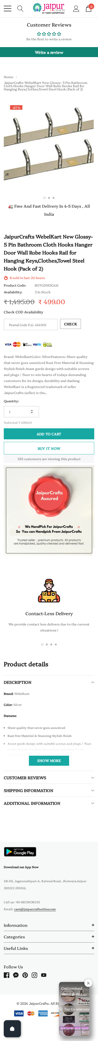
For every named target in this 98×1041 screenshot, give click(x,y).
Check (70, 323)
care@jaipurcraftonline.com (35, 909)
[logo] (49, 8)
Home (8, 76)
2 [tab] (49, 198)
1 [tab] (44, 198)
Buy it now (49, 448)
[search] (20, 8)
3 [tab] (54, 198)
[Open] (12, 1028)
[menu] (7, 8)
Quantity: (11, 401)
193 (20, 458)
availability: (13, 292)
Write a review (49, 52)
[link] (20, 852)
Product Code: (15, 285)
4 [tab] (56, 644)
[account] (76, 8)
